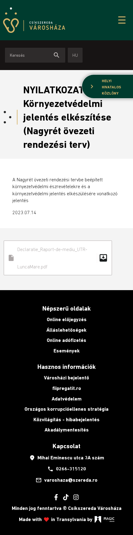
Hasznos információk (66, 366)
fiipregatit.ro (66, 388)
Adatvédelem (67, 399)
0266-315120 (66, 469)
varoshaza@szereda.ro (66, 480)
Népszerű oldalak (66, 308)
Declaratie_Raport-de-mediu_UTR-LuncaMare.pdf (57, 257)
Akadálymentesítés (67, 430)
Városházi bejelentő (66, 378)
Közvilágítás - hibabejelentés (66, 419)
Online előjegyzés (67, 319)
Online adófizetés (66, 340)
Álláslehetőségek (66, 330)
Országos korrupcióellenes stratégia (66, 409)
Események (67, 351)
